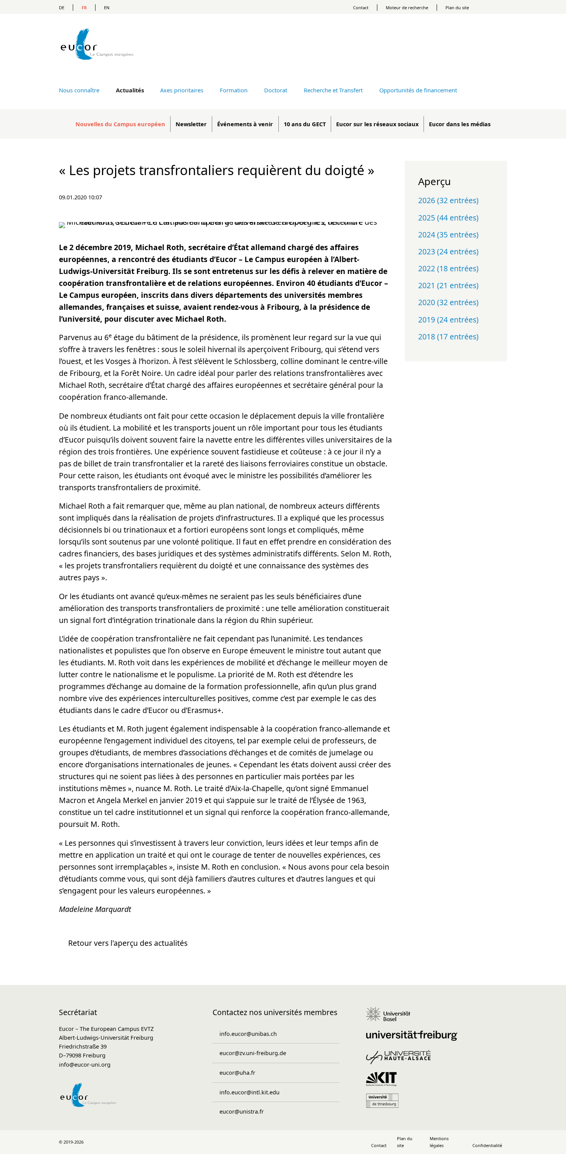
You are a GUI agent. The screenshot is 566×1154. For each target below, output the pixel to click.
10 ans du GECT (305, 124)
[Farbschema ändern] (494, 7)
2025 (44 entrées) (448, 217)
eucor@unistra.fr (241, 1111)
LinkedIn (267, 1142)
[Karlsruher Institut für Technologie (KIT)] (384, 1083)
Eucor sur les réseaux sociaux (377, 124)
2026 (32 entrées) (448, 200)
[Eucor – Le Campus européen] (97, 71)
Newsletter (191, 124)
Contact (360, 7)
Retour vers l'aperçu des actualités (128, 943)
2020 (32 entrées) (448, 302)
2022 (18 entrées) (448, 268)
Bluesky (299, 1142)
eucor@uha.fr (237, 1072)
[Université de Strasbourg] (385, 1104)
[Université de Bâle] (391, 1018)
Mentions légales (439, 1142)
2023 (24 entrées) (448, 251)
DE (61, 7)
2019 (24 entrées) (448, 319)
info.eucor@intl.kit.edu (249, 1092)
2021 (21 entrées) (448, 285)
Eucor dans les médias (460, 124)
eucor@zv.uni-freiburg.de (252, 1053)
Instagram (283, 1142)
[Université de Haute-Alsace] (401, 1061)
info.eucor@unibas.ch (248, 1033)
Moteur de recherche (407, 7)
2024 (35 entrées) (448, 234)
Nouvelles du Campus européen (120, 124)
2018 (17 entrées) (448, 336)
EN (106, 7)
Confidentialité (487, 1145)
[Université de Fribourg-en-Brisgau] (414, 1039)
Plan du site (457, 7)
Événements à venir (245, 124)
